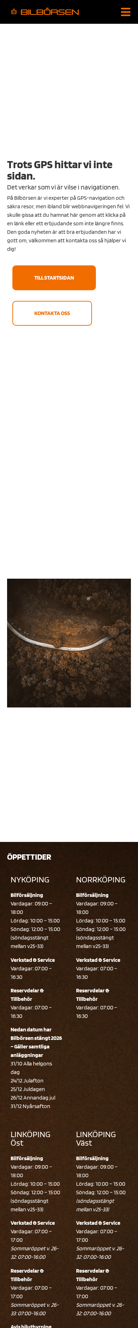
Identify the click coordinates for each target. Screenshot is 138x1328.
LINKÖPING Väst (96, 1138)
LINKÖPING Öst (30, 1138)
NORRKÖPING (100, 879)
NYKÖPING (30, 879)
